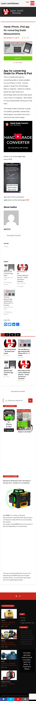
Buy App (18, 58)
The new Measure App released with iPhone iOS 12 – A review (9, 301)
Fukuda (3, 640)
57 (3, 626)
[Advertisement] (18, 455)
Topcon (3, 620)
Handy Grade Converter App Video (8, 273)
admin (7, 229)
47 (3, 647)
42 (3, 686)
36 (6, 626)
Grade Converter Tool (27, 623)
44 (3, 667)
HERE (10, 159)
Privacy (23, 618)
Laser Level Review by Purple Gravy (17, 696)
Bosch (3, 661)
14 (19, 380)
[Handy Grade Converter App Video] (9, 267)
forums (23, 620)
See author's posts (14, 235)
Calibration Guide (5, 681)
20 (6, 647)
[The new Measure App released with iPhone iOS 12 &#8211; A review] (9, 293)
